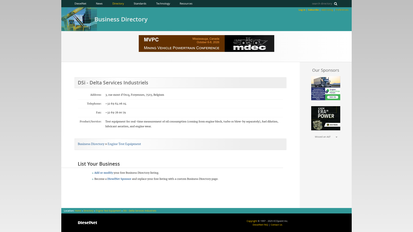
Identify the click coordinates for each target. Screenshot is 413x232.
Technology (163, 3)
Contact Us (276, 224)
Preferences (342, 9)
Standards (140, 3)
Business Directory (121, 19)
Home (78, 210)
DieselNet (80, 3)
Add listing (327, 9)
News (99, 3)
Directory (118, 3)
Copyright (252, 220)
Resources (186, 3)
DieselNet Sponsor (119, 179)
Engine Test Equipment (124, 144)
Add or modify (103, 173)
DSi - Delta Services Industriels (139, 210)
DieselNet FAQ (260, 224)
